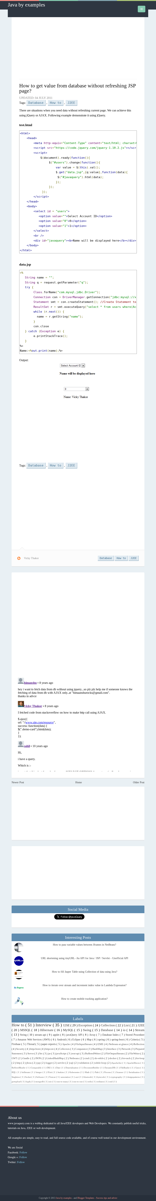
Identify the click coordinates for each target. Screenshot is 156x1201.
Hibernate (47, 1030)
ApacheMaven (134, 1063)
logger (49, 1063)
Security (20, 1049)
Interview (44, 1025)
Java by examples (26, 5)
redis (90, 1081)
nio (50, 1081)
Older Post (138, 782)
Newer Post (18, 782)
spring (102, 1039)
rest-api (76, 1053)
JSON (38, 1058)
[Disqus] (78, 624)
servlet (61, 1063)
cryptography (116, 1077)
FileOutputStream (115, 1053)
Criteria (135, 1039)
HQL (14, 1072)
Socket (28, 1077)
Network (126, 1049)
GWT (15, 1058)
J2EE (71, 103)
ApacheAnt (117, 1063)
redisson (101, 1081)
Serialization (134, 1072)
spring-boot (118, 1039)
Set (41, 1053)
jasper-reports (49, 1044)
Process (107, 1072)
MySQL (68, 1030)
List (127, 1025)
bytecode (101, 1077)
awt (77, 1077)
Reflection (139, 1044)
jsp (39, 1063)
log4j (28, 1081)
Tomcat (52, 1077)
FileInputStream (83, 1044)
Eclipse (76, 1039)
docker (113, 1058)
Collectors (64, 1049)
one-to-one (78, 1081)
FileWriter (134, 1053)
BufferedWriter (93, 1053)
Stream (139, 1030)
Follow (23, 1152)
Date (58, 1068)
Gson (138, 1068)
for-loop (140, 1058)
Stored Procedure (135, 1034)
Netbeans (74, 1058)
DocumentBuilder (92, 1068)
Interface (112, 1049)
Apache (66, 1044)
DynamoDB (110, 1068)
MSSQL (25, 1030)
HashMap (97, 1049)
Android (62, 1039)
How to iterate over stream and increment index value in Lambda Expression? (85, 985)
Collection (108, 1025)
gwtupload (16, 1081)
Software (40, 1077)
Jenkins (61, 1072)
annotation (66, 1077)
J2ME (100, 1044)
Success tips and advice (106, 1198)
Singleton (16, 1077)
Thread (31, 1044)
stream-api (41, 1034)
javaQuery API (74, 1034)
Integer (39, 1072)
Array (92, 1034)
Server (30, 1053)
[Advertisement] (78, 48)
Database (36, 103)
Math (87, 1072)
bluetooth (88, 1077)
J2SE (66, 1025)
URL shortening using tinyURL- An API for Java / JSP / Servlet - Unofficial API (84, 958)
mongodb (40, 1081)
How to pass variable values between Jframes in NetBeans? (84, 944)
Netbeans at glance (119, 1044)
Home (78, 782)
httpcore (49, 1049)
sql (72, 1063)
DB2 (49, 1068)
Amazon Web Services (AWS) (34, 1039)
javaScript (61, 1053)
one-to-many (63, 1081)
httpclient (35, 1049)
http (19, 1063)
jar (49, 1053)
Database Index (111, 1034)
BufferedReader (19, 1068)
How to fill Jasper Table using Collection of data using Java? (84, 971)
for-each (126, 1058)
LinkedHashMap (55, 1058)
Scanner (120, 1072)
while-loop (101, 1063)
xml (111, 1081)
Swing (87, 1030)
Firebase (16, 1044)
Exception (85, 1025)
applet (56, 1034)
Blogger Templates (86, 1198)
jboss (29, 1063)
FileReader (125, 1068)
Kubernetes (74, 1072)
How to (55, 103)
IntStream (26, 1072)
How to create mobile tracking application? (84, 998)
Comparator (81, 1049)
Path (97, 1072)
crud (87, 1058)
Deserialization (72, 1068)
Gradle (26, 1058)
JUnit (50, 1072)
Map (89, 1039)
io (125, 1030)
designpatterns (133, 1077)
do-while (100, 1058)
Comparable (36, 1068)
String (24, 1034)
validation (84, 1063)
